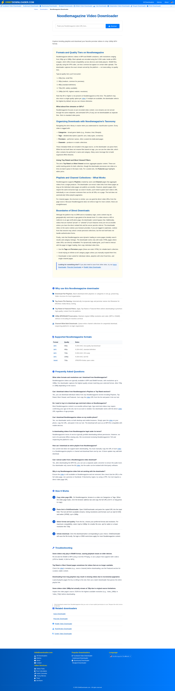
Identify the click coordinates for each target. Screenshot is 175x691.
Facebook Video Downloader (82, 656)
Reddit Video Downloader (92, 267)
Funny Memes (41, 676)
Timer (38, 678)
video (83, 98)
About (166, 2)
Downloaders (44, 9)
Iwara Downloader (59, 614)
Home (36, 9)
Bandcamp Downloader (81, 660)
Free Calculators (41, 671)
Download (114, 26)
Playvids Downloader (74, 267)
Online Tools (40, 668)
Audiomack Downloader (80, 658)
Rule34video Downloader (63, 629)
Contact (38, 663)
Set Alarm (39, 680)
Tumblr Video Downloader (63, 634)
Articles (159, 2)
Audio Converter (41, 673)
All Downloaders (148, 2)
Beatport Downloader (79, 663)
